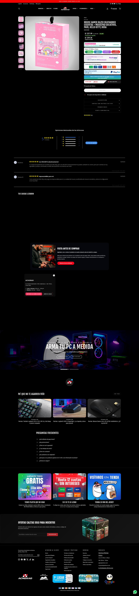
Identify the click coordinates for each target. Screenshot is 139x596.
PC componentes (83, 8)
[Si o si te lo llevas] (69, 486)
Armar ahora (63, 356)
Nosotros (85, 553)
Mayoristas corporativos (88, 562)
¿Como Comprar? (49, 557)
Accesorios (25, 3)
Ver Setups (76, 356)
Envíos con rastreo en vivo (102, 103)
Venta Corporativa (102, 110)
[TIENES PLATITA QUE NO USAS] (34, 486)
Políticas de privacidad (68, 557)
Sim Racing (32, 3)
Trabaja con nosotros (87, 560)
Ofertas (74, 8)
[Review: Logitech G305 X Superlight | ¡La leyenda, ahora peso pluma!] (69, 408)
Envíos (46, 553)
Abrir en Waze (48, 294)
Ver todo (117, 393)
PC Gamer (56, 8)
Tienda (91, 8)
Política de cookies (68, 560)
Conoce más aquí (102, 45)
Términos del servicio (68, 555)
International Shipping (49, 555)
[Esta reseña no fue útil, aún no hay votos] (123, 171)
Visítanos (100, 555)
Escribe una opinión (91, 143)
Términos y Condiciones (69, 553)
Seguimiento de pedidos (50, 560)
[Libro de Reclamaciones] (44, 577)
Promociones (102, 107)
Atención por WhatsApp (103, 553)
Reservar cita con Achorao (66, 263)
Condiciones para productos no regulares (70, 567)
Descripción (102, 100)
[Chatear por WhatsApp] (135, 592)
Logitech (20, 3)
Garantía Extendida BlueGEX (51, 567)
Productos (40, 8)
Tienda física (85, 557)
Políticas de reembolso (69, 564)
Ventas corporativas (87, 564)
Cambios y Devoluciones (50, 562)
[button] (102, 44)
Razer (86, 19)
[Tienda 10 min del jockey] (104, 486)
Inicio (85, 17)
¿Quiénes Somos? (86, 555)
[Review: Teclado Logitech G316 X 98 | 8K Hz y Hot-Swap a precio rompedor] (34, 408)
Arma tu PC (49, 8)
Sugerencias (47, 569)
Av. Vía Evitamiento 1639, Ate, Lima (105, 568)
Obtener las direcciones (34, 294)
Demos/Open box (67, 570)
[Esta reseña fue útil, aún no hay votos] (120, 171)
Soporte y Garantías (49, 564)
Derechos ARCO (67, 562)
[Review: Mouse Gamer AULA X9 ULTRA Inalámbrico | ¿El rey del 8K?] (104, 408)
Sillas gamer (38, 3)
